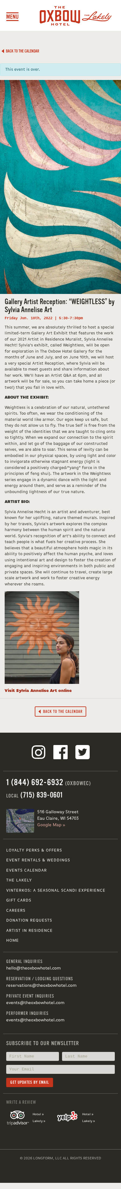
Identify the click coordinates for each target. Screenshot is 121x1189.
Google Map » (51, 825)
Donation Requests (29, 921)
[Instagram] (38, 753)
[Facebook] (60, 753)
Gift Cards (18, 900)
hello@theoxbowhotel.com (33, 968)
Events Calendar (26, 871)
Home (12, 941)
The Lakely (19, 880)
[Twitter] (82, 753)
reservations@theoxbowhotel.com (41, 985)
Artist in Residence (29, 931)
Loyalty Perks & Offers (34, 850)
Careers (15, 911)
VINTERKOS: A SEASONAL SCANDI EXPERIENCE (55, 891)
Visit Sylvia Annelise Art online (38, 691)
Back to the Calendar (21, 51)
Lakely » (39, 1121)
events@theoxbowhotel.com (35, 1003)
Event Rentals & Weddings (38, 860)
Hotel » (38, 1114)
